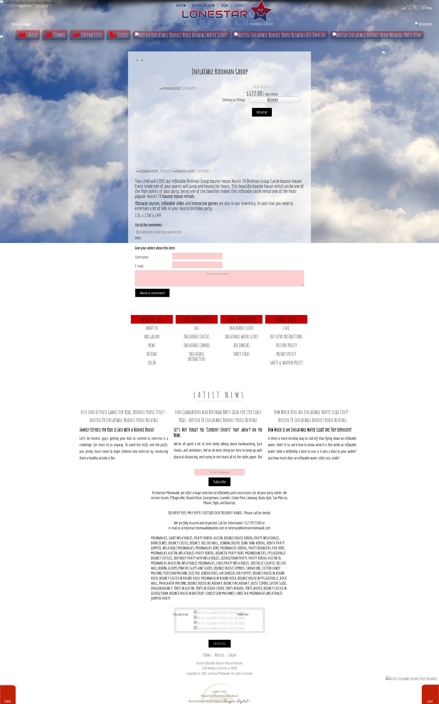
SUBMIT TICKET (219, 694)
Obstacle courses (147, 203)
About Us (152, 328)
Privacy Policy (286, 354)
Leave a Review (42, 6)
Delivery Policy (286, 345)
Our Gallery (152, 336)
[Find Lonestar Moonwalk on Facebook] (219, 612)
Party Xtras (412, 34)
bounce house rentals (178, 196)
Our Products (197, 319)
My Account (426, 24)
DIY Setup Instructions (286, 336)
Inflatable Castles (197, 336)
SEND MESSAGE (219, 643)
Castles (32, 34)
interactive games (204, 203)
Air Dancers (316, 34)
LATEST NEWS (219, 394)
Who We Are (152, 319)
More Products (241, 319)
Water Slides (217, 34)
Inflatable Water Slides (241, 336)
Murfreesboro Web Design (204, 701)
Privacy (219, 655)
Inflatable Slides (241, 328)
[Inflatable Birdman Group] (177, 88)
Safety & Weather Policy (286, 363)
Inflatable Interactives (197, 356)
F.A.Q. (286, 328)
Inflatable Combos (197, 345)
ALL (197, 328)
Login (152, 363)
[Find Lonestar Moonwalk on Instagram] (219, 622)
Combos (59, 34)
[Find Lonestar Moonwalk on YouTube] (219, 628)
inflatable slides (172, 203)
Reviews (152, 354)
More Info (286, 319)
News (151, 345)
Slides (123, 34)
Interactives (91, 34)
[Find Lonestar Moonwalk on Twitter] (219, 617)
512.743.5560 (416, 7)
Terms (207, 655)
